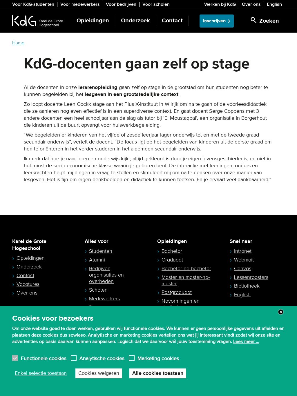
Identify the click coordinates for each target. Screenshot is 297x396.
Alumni (97, 260)
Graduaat (172, 260)
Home (18, 43)
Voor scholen (156, 4)
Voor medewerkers (80, 4)
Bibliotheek (247, 286)
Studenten (100, 251)
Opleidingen (93, 20)
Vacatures (28, 284)
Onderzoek (135, 20)
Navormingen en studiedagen (181, 304)
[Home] (37, 20)
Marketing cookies (158, 358)
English (274, 4)
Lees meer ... (246, 341)
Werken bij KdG (220, 4)
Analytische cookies (101, 358)
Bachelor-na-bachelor (186, 268)
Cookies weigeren (98, 373)
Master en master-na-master (186, 280)
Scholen (98, 290)
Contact (172, 20)
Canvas (242, 268)
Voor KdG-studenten (33, 4)
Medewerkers (104, 298)
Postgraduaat (177, 292)
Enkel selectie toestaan (41, 373)
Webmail (244, 260)
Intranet (242, 251)
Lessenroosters (251, 277)
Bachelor (172, 251)
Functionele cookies (43, 358)
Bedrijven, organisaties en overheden (106, 274)
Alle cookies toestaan (157, 373)
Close (280, 311)
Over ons (251, 4)
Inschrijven (214, 21)
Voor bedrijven (121, 4)
